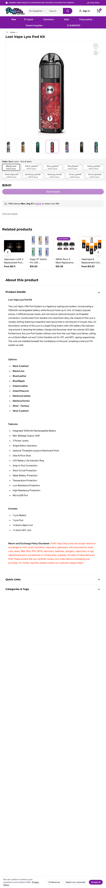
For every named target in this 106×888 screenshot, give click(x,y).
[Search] (67, 11)
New (13, 19)
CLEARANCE (73, 25)
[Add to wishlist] (95, 45)
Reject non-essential (75, 882)
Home (12, 32)
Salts (66, 19)
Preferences (54, 882)
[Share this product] (95, 52)
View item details (10, 214)
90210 (38, 203)
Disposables (85, 19)
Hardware (48, 19)
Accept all (95, 882)
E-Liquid (28, 19)
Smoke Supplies (34, 25)
